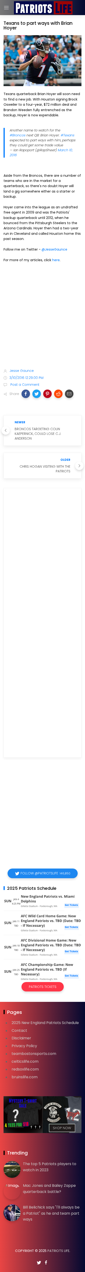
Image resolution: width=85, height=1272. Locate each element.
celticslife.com (25, 1061)
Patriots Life (58, 1250)
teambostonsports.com (34, 1053)
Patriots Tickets (42, 986)
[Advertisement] (42, 316)
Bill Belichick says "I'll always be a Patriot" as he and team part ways (51, 1213)
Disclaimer (21, 1038)
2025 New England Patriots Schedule (45, 1022)
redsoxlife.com (25, 1069)
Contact (19, 1030)
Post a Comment (24, 384)
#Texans (67, 135)
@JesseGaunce (54, 249)
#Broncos (17, 135)
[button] (25, 394)
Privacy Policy (24, 1046)
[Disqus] (42, 560)
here (56, 260)
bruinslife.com (25, 1077)
